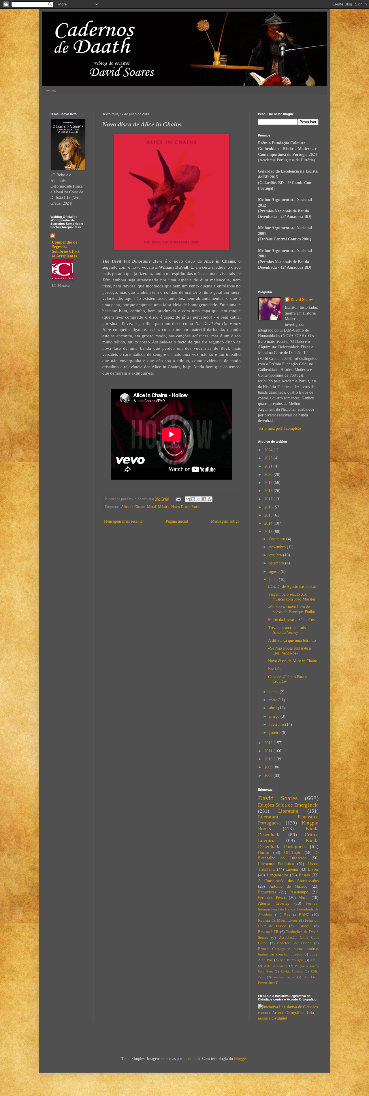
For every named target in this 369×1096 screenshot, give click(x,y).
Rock (195, 507)
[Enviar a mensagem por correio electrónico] (178, 499)
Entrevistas (267, 892)
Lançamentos (277, 875)
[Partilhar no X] (199, 499)
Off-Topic (292, 852)
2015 (269, 515)
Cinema (291, 869)
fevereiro (277, 724)
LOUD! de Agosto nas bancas (292, 586)
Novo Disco (180, 507)
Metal (151, 507)
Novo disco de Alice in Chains (292, 661)
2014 (269, 523)
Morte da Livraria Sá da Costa (292, 620)
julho (274, 579)
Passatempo (298, 892)
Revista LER (268, 932)
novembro (278, 547)
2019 (269, 482)
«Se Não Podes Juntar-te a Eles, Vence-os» (289, 650)
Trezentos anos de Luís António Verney (287, 630)
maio (273, 700)
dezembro (277, 539)
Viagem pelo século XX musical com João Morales (291, 596)
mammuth (191, 1058)
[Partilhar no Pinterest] (209, 499)
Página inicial (177, 521)
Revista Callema (292, 971)
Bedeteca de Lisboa (294, 943)
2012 (269, 743)
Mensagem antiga (225, 521)
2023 (269, 458)
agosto (275, 571)
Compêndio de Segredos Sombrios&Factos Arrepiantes (66, 249)
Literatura (288, 811)
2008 (269, 775)
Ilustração (304, 926)
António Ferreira (275, 966)
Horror (263, 852)
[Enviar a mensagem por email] (188, 499)
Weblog (50, 90)
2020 (269, 474)
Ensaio (304, 875)
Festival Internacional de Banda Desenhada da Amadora (288, 909)
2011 (269, 751)
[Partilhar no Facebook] (204, 499)
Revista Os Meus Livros (278, 921)
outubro (276, 555)
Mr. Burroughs (291, 960)
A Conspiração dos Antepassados (288, 881)
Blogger (240, 1058)
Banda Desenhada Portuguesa (288, 843)
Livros (313, 869)
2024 (269, 450)
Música (164, 507)
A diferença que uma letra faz (292, 640)
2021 (269, 466)
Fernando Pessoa (272, 897)
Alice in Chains (133, 507)
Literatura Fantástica (276, 864)
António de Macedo (288, 886)
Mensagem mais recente (123, 521)
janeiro (275, 732)
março (274, 716)
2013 (269, 532)
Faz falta (275, 669)
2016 (269, 507)
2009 (269, 767)
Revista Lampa (284, 977)
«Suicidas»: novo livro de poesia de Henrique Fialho (291, 609)
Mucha (303, 897)
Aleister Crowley (273, 903)
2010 (269, 759)
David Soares (302, 300)
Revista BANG (296, 915)
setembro (277, 563)
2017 (269, 499)
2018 (269, 491)
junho (274, 692)
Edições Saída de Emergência (288, 805)
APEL (314, 960)
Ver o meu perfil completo (279, 428)
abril (273, 708)
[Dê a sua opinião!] (193, 499)
